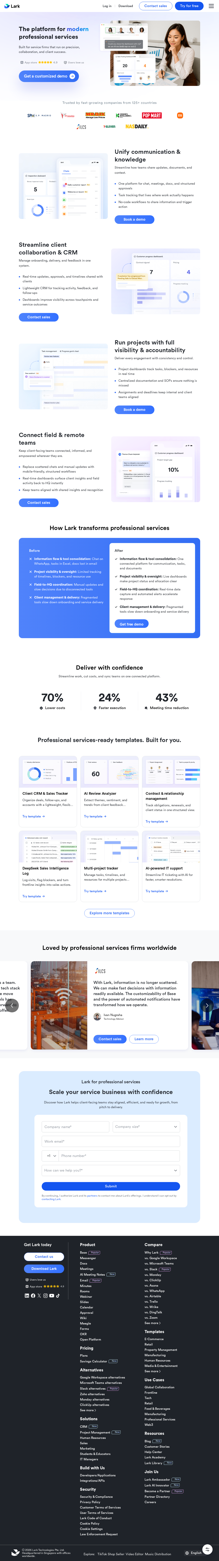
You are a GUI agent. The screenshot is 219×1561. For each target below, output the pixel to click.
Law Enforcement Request (99, 1534)
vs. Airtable (153, 1296)
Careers (150, 1502)
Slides (84, 1302)
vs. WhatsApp (155, 1291)
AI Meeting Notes (92, 1275)
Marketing (87, 1448)
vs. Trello (151, 1302)
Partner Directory (157, 1497)
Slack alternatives (93, 1388)
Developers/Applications (98, 1475)
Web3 (149, 1425)
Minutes (86, 1286)
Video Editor (134, 1554)
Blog (148, 1441)
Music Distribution (158, 1554)
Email (84, 1280)
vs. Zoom (151, 1318)
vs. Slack (151, 1269)
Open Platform (90, 1339)
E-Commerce (154, 1339)
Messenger (88, 1258)
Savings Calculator (93, 1361)
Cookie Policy (89, 1523)
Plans (84, 1355)
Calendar (86, 1307)
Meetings (86, 1269)
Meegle (85, 1323)
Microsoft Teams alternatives (101, 1383)
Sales (84, 1443)
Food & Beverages (157, 1409)
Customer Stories (157, 1447)
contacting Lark (51, 1199)
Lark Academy (155, 1457)
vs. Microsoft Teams (159, 1263)
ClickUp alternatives (94, 1405)
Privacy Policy (90, 1502)
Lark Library (153, 1463)
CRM (83, 1427)
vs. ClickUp (153, 1280)
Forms (84, 1329)
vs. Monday (153, 1275)
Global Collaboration (159, 1387)
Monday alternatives (95, 1399)
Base (83, 1252)
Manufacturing (155, 1355)
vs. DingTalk (153, 1312)
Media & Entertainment (161, 1366)
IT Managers (89, 1459)
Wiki (83, 1318)
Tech (148, 1398)
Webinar (86, 1297)
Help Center (153, 1452)
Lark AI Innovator (157, 1485)
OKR (83, 1334)
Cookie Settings (91, 1529)
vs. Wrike (151, 1307)
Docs (83, 1263)
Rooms (85, 1291)
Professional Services (160, 1419)
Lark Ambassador (157, 1480)
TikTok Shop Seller (111, 1554)
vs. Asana (151, 1285)
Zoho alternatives (92, 1394)
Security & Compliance (96, 1497)
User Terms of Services (96, 1513)
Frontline (151, 1393)
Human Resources (93, 1438)
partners (92, 1195)
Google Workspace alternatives (102, 1377)
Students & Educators (95, 1454)
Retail (149, 1344)
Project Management (95, 1432)
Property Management (161, 1350)
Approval (86, 1313)
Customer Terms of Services (100, 1507)
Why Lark (151, 1252)
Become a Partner (157, 1491)
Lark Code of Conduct (96, 1518)
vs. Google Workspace (161, 1258)
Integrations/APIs (92, 1481)
